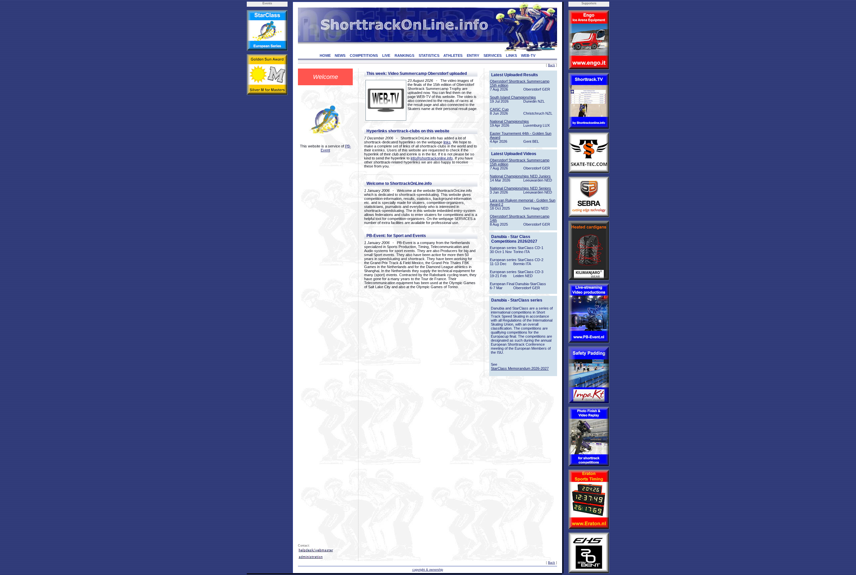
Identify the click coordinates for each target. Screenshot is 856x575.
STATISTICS (429, 55)
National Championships (509, 121)
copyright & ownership (427, 569)
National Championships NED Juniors (520, 176)
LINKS (511, 55)
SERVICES (493, 55)
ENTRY (473, 55)
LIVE (386, 55)
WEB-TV (528, 55)
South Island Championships (513, 97)
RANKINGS (404, 55)
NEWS (340, 55)
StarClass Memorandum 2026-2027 (520, 368)
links (447, 142)
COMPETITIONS (364, 55)
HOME (325, 55)
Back (551, 65)
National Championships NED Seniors (520, 188)
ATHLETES (452, 55)
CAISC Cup (499, 109)
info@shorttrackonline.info (432, 158)
